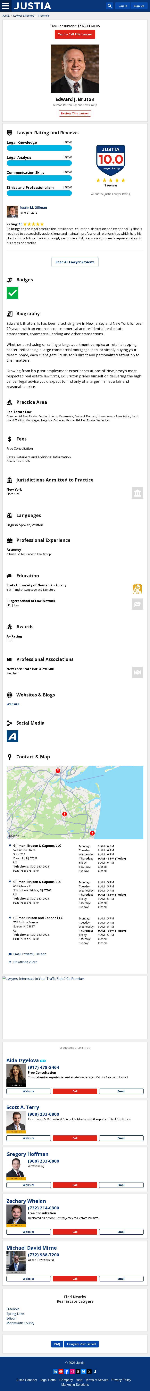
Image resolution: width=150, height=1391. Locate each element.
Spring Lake (15, 1314)
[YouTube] (61, 1371)
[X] (89, 1371)
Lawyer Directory (23, 15)
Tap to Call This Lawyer (75, 34)
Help (79, 1380)
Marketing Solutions (75, 1384)
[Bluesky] (83, 1371)
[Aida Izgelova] (16, 1073)
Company (66, 1380)
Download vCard (25, 962)
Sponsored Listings (75, 1047)
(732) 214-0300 (43, 1208)
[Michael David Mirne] (16, 1261)
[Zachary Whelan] (16, 1214)
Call (75, 1091)
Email (121, 1091)
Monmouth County (20, 1323)
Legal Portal (48, 1380)
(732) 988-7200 (43, 1254)
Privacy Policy (121, 1380)
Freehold (43, 15)
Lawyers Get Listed (81, 1344)
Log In (123, 5)
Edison (11, 1318)
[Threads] (78, 1371)
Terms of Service (96, 1380)
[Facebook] (66, 1371)
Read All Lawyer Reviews (75, 262)
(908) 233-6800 (43, 1114)
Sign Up (139, 5)
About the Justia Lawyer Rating (110, 194)
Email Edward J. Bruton (29, 954)
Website (13, 704)
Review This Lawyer (75, 113)
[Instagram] (72, 1371)
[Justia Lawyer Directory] (32, 5)
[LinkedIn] (55, 1371)
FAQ (57, 1344)
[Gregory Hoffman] (16, 1167)
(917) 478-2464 (43, 1067)
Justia (6, 15)
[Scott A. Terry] (16, 1120)
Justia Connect (26, 1380)
